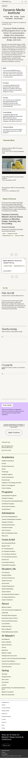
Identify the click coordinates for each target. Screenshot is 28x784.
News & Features (9, 199)
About (5, 604)
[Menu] (25, 2)
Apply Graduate (14, 432)
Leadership (5, 612)
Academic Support (7, 474)
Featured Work (18, 18)
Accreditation (6, 623)
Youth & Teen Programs (8, 506)
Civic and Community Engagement (12, 610)
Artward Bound (6, 509)
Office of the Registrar (8, 485)
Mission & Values (6, 607)
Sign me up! (6, 745)
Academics (8, 457)
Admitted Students (6, 716)
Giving (5, 670)
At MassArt (8, 636)
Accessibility (4, 754)
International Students (8, 524)
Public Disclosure (7, 626)
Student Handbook (7, 599)
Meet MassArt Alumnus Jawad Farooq (12, 262)
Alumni (3, 705)
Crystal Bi (7, 365)
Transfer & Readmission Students (11, 519)
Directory (4, 722)
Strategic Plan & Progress (9, 615)
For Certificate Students (9, 554)
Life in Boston (6, 572)
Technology (5, 471)
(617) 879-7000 (6, 450)
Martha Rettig (9, 329)
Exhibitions (5, 650)
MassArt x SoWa (6, 653)
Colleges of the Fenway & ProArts (11, 482)
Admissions (8, 513)
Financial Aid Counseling (8, 565)
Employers (4, 713)
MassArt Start (6, 546)
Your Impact (5, 682)
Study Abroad (6, 480)
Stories (4, 647)
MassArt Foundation (8, 692)
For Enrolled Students (8, 562)
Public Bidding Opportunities (10, 632)
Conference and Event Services (11, 664)
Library (4, 469)
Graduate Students (7, 522)
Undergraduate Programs (9, 495)
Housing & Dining (6, 575)
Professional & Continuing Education (12, 501)
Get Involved (5, 583)
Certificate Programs (8, 503)
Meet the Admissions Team (9, 533)
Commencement (7, 666)
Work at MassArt (7, 629)
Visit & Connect (6, 530)
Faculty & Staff (5, 710)
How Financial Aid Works (8, 543)
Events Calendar (6, 642)
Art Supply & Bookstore (8, 597)
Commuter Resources (8, 578)
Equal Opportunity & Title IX (10, 618)
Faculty (22, 16)
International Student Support (10, 594)
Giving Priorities (6, 676)
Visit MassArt (6, 639)
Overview (6, 16)
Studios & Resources (8, 466)
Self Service (5, 559)
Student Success (7, 580)
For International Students (9, 556)
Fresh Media (9, 18)
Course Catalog (6, 488)
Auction (4, 685)
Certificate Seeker (7, 527)
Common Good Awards (8, 661)
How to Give (5, 679)
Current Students (6, 707)
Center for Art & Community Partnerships (14, 658)
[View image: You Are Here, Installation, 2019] (14, 184)
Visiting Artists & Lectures (9, 655)
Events (3, 728)
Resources (5, 535)
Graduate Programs (7, 498)
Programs (7, 492)
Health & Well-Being (7, 589)
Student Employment (8, 586)
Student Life (9, 569)
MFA (11, 16)
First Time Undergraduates (9, 516)
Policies (3, 752)
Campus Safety (6, 591)
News (3, 725)
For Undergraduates (7, 548)
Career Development (8, 477)
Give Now (4, 674)
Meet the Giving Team (8, 694)
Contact (4, 719)
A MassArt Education (8, 460)
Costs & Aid (8, 540)
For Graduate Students (8, 551)
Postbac (16, 16)
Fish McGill (8, 293)
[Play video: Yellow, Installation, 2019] (14, 165)
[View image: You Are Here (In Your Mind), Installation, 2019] (14, 144)
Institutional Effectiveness (9, 621)
